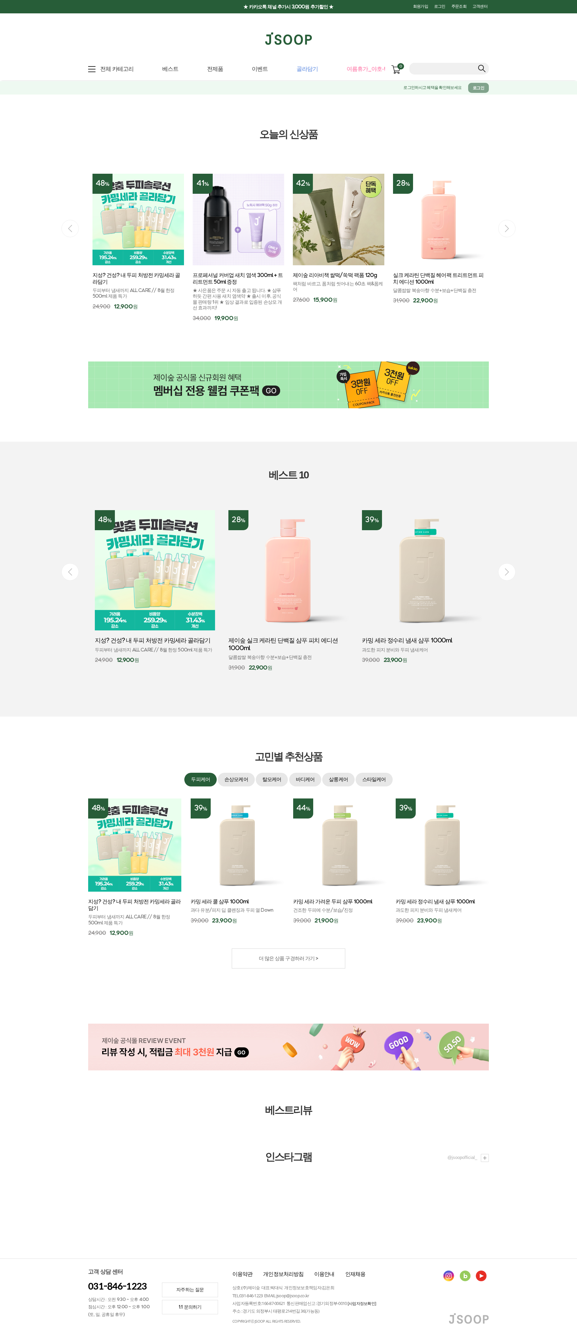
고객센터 (480, 6)
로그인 (439, 6)
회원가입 (420, 6)
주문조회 (458, 6)
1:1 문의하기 (190, 1307)
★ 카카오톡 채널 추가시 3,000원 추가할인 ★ (288, 7)
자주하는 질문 (190, 1290)
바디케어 (305, 779)
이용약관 (242, 1274)
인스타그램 (288, 1157)
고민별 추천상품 (288, 756)
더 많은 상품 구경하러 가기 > (289, 958)
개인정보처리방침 (283, 1274)
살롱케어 (338, 779)
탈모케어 (271, 779)
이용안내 (324, 1274)
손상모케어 (236, 779)
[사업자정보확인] (362, 1303)
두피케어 (200, 779)
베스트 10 (288, 475)
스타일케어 (374, 779)
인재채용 (355, 1274)
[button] (507, 228)
